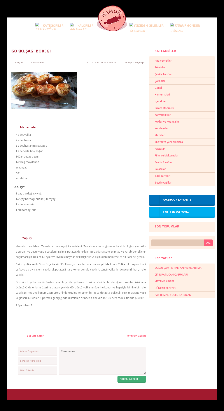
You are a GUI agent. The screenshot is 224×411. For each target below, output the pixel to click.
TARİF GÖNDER (189, 25)
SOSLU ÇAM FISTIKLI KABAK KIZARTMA (178, 268)
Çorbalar (160, 81)
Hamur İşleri (162, 94)
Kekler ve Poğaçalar (167, 121)
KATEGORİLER (53, 25)
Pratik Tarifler (163, 162)
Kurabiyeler (162, 128)
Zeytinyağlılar (163, 182)
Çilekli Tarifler (163, 74)
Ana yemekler (163, 60)
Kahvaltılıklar (163, 115)
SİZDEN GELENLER (150, 25)
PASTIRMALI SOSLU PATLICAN (173, 295)
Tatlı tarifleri (162, 176)
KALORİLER (85, 25)
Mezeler (160, 135)
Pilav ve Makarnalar (167, 155)
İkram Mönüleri (164, 108)
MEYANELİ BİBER (164, 281)
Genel (158, 88)
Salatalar (160, 169)
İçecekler (160, 101)
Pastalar (160, 149)
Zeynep (139, 62)
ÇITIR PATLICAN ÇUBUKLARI (171, 274)
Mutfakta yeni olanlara (169, 142)
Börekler (160, 67)
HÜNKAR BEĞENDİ (166, 288)
